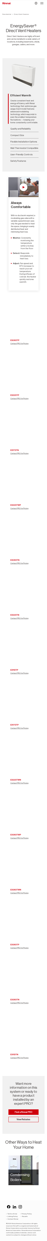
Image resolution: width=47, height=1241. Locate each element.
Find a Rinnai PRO (23, 1112)
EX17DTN (14, 450)
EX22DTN (14, 615)
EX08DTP (14, 340)
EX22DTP (14, 395)
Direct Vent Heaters (21, 14)
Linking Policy (12, 1216)
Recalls (25, 1216)
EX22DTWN (15, 780)
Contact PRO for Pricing (19, 344)
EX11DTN (14, 1054)
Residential (6, 14)
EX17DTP (14, 725)
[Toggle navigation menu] (42, 3)
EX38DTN (14, 1000)
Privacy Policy (27, 1214)
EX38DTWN (15, 890)
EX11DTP (14, 670)
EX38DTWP (15, 835)
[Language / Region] (36, 3)
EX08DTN (14, 560)
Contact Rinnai (12, 1219)
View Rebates (23, 1119)
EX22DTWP (15, 505)
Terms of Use (12, 1214)
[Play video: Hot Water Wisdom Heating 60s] (23, 187)
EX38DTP (14, 945)
